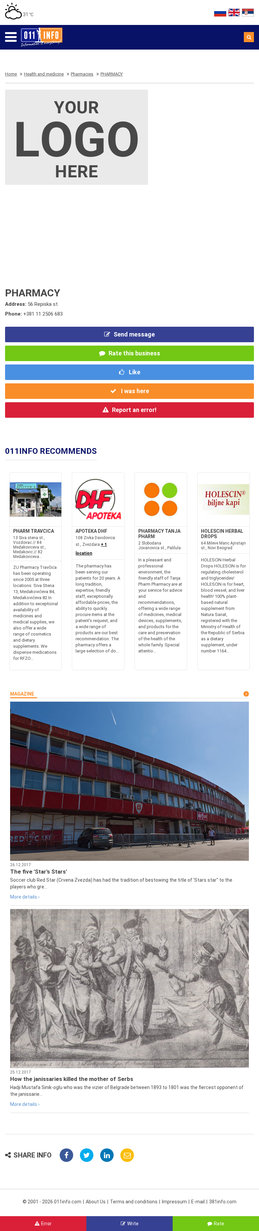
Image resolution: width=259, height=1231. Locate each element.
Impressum (174, 1201)
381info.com (222, 1201)
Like (133, 372)
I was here (134, 390)
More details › (24, 897)
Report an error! (134, 409)
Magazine (22, 694)
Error (46, 1223)
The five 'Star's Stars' (38, 871)
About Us (96, 1201)
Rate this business (134, 353)
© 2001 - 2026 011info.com (52, 1201)
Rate (219, 1223)
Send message (134, 334)
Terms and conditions (133, 1201)
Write (133, 1223)
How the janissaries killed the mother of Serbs (71, 1079)
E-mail (198, 1201)
